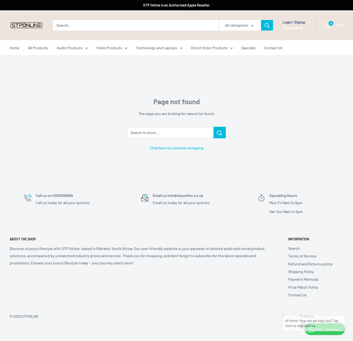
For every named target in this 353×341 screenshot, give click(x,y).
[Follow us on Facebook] (303, 325)
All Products (38, 47)
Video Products (109, 47)
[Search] (267, 25)
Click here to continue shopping (176, 148)
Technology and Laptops (156, 47)
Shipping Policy (301, 271)
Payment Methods (303, 279)
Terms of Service (302, 256)
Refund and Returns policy (310, 264)
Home (14, 47)
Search (294, 248)
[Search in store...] (219, 132)
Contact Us (273, 47)
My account (293, 27)
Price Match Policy (303, 287)
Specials (248, 47)
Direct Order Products (209, 47)
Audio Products (70, 47)
